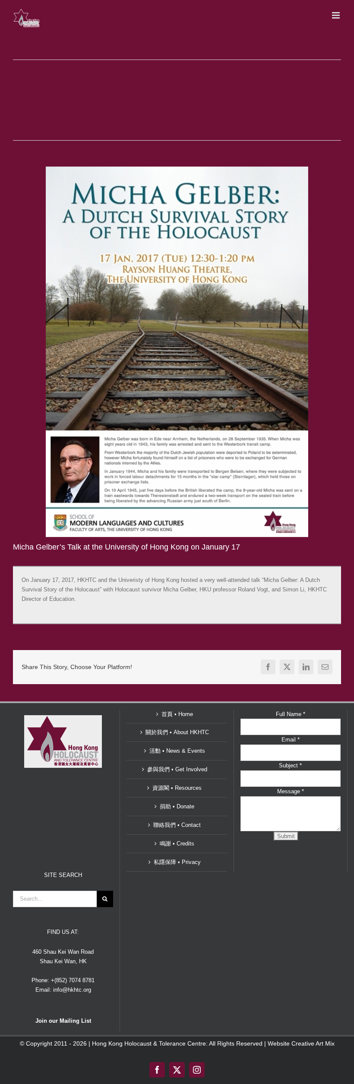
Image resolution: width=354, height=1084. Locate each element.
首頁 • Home (177, 714)
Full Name (290, 714)
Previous (272, 132)
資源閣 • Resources (177, 788)
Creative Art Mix (313, 1043)
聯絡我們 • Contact (177, 825)
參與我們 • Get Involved (177, 769)
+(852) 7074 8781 (73, 980)
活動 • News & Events (177, 751)
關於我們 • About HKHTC (177, 732)
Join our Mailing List (63, 1021)
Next (297, 132)
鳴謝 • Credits (177, 843)
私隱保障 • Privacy (177, 862)
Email (290, 739)
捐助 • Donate (177, 806)
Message (290, 791)
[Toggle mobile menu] (336, 15)
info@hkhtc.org (72, 990)
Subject (290, 765)
